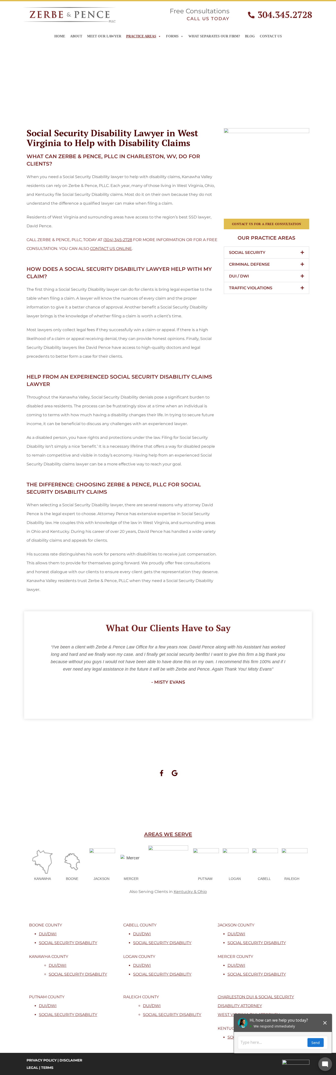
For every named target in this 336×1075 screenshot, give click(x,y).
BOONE (72, 879)
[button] (266, 252)
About (76, 36)
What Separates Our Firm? (214, 36)
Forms (172, 36)
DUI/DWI (48, 934)
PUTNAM (205, 879)
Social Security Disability (68, 942)
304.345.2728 (285, 15)
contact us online (111, 248)
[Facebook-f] (162, 773)
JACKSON (101, 879)
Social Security (247, 252)
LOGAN (235, 879)
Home (59, 36)
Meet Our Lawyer (104, 36)
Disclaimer (71, 1060)
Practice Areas (141, 36)
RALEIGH (291, 879)
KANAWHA (42, 879)
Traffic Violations (250, 288)
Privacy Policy (42, 1060)
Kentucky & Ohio (190, 891)
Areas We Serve (168, 834)
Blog (250, 36)
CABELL (264, 879)
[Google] (175, 773)
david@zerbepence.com (193, 799)
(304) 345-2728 (117, 239)
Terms (47, 1067)
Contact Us (271, 36)
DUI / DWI (239, 276)
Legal (32, 1067)
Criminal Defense (249, 264)
